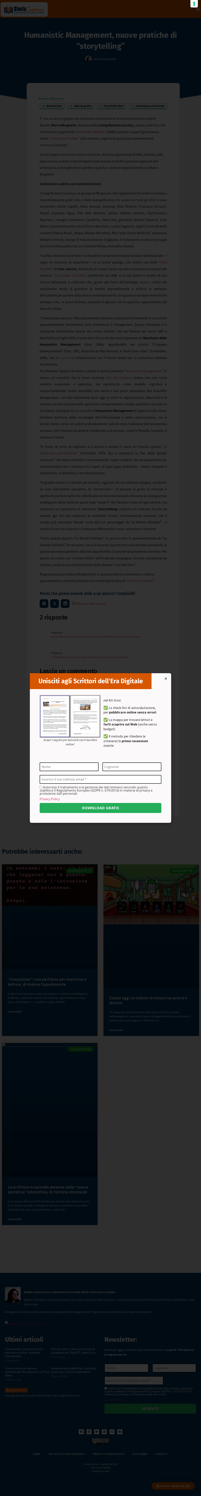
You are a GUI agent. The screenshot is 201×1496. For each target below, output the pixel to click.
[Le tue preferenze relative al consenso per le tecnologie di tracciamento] (194, 3)
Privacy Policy (50, 799)
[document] (100, 748)
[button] (165, 678)
